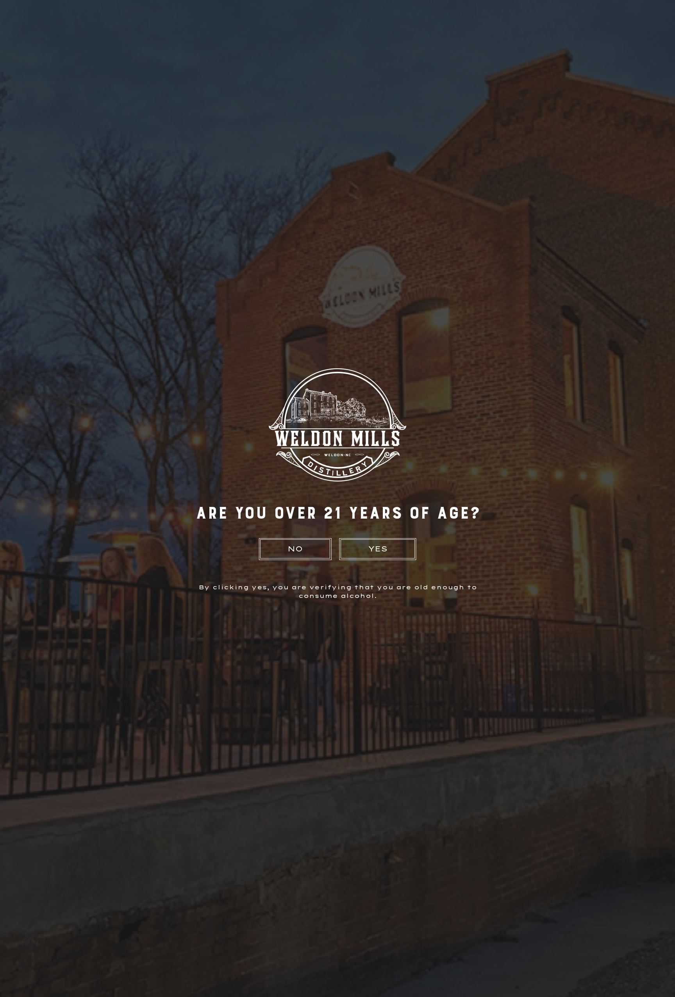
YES (378, 548)
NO (295, 548)
